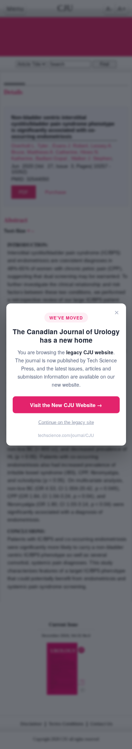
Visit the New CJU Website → (66, 405)
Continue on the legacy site (66, 422)
